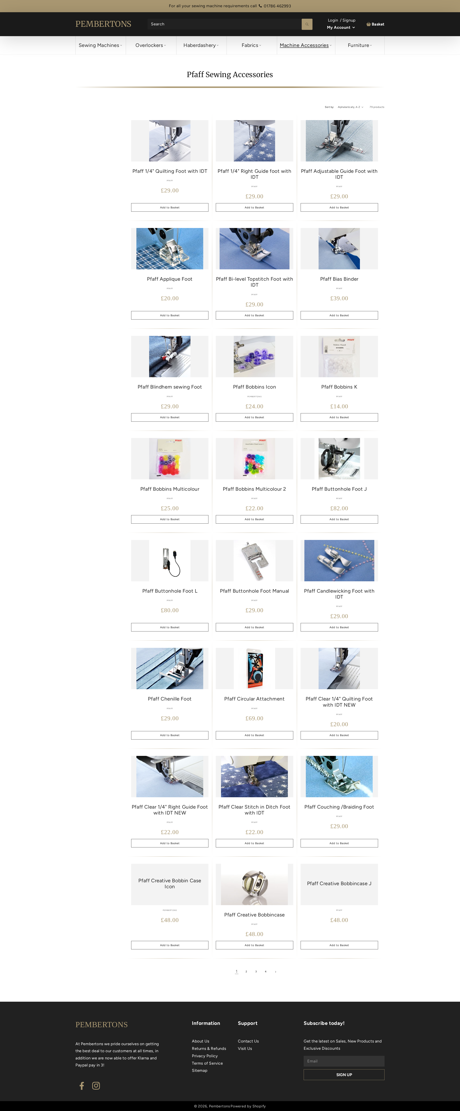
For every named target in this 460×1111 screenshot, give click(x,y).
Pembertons (219, 1106)
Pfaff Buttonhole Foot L (169, 591)
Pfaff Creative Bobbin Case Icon (169, 883)
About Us (200, 1041)
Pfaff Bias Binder (339, 279)
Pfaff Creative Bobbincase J (339, 883)
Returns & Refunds (209, 1048)
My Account (339, 27)
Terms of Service (207, 1063)
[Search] (307, 24)
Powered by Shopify (248, 1106)
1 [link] (237, 971)
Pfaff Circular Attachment (254, 699)
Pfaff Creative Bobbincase (254, 915)
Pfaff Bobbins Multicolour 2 (254, 489)
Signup (349, 20)
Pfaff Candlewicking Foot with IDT (339, 594)
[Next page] (275, 972)
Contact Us (248, 1041)
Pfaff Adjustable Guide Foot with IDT (339, 174)
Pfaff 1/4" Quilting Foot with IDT (169, 171)
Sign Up (344, 1074)
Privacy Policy (205, 1055)
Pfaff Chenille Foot (170, 699)
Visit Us (245, 1048)
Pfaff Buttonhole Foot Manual (254, 591)
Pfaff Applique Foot (169, 279)
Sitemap (199, 1070)
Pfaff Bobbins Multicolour (169, 489)
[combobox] (230, 24)
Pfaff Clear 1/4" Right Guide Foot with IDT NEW (170, 810)
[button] (100, 45)
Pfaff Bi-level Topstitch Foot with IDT (254, 282)
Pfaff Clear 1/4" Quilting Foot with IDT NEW (339, 702)
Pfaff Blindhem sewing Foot (170, 387)
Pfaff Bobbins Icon (254, 387)
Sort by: (329, 107)
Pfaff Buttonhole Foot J (339, 489)
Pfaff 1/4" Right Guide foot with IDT (254, 174)
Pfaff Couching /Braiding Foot (339, 807)
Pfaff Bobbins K (339, 387)
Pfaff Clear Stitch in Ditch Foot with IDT (254, 810)
